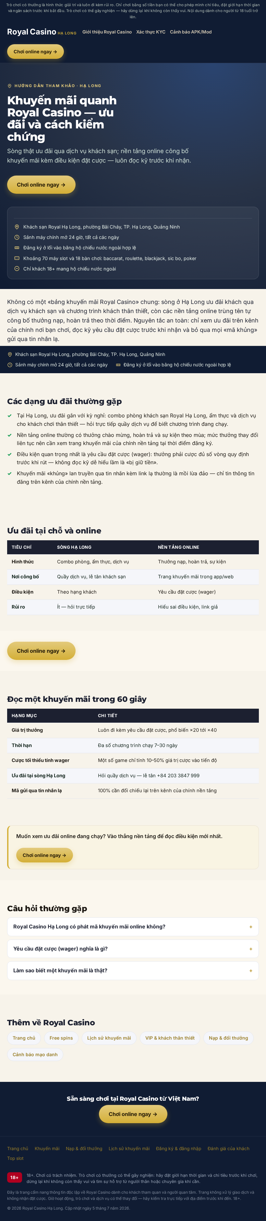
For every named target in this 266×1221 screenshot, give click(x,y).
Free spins (61, 1038)
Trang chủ (24, 1038)
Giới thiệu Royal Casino (107, 31)
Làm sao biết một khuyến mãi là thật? (60, 970)
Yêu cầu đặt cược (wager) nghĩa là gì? (60, 948)
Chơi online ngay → (35, 51)
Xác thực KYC (150, 31)
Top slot (15, 1158)
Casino (42, 31)
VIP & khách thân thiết (170, 1038)
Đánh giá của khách (228, 1148)
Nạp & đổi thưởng (228, 1038)
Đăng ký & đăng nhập (178, 1148)
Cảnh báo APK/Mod (191, 31)
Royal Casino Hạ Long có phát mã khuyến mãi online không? (89, 926)
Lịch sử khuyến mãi (109, 1038)
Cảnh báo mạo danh (35, 1054)
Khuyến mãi (47, 1148)
